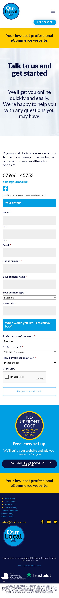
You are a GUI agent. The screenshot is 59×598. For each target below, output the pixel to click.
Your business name (15, 276)
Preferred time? (13, 347)
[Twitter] (55, 522)
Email (7, 245)
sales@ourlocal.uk (15, 182)
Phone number (12, 260)
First (5, 226)
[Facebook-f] (5, 188)
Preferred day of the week (19, 336)
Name (7, 212)
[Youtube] (48, 522)
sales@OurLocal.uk (13, 522)
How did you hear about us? (19, 357)
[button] (53, 11)
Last (5, 240)
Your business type (14, 292)
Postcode (9, 303)
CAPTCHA (9, 368)
